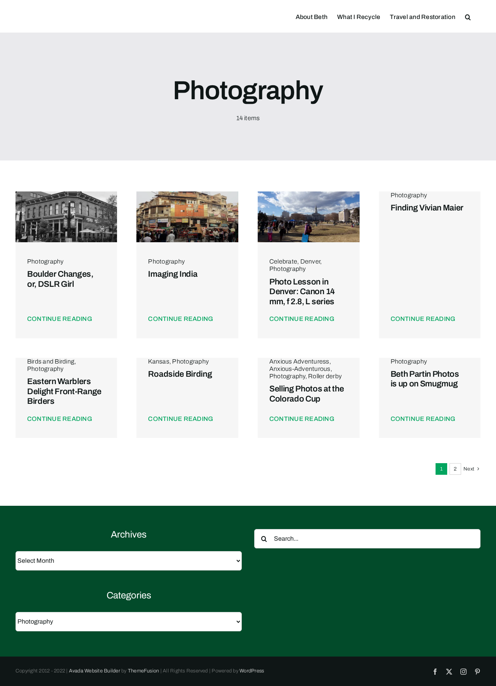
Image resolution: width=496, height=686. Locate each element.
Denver (310, 261)
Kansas (158, 361)
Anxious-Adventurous (300, 368)
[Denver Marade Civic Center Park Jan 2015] (309, 194)
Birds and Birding (50, 361)
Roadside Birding (180, 373)
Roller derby (325, 376)
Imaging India (172, 273)
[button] (468, 16)
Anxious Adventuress (299, 361)
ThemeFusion (143, 671)
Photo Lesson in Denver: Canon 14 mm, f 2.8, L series (302, 291)
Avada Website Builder (94, 671)
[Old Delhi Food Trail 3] (187, 194)
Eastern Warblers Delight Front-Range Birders (64, 391)
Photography (45, 261)
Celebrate (283, 261)
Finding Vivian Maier (427, 207)
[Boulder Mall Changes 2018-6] (66, 194)
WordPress (251, 671)
